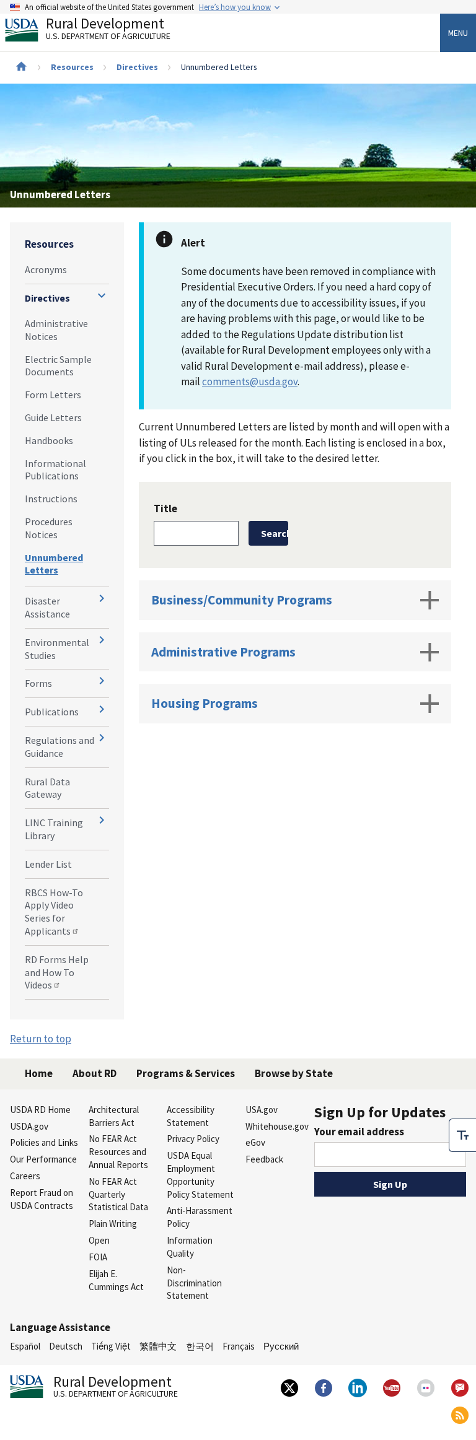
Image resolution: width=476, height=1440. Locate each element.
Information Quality (190, 1246)
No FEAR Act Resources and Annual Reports (118, 1152)
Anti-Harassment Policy (199, 1217)
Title (165, 508)
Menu (458, 32)
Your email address (359, 1131)
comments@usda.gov (250, 381)
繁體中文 (158, 1346)
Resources (72, 66)
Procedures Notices (49, 528)
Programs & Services (185, 1073)
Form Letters (53, 394)
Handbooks (49, 440)
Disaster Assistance (47, 607)
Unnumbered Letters (54, 564)
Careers (25, 1176)
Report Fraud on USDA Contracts (41, 1199)
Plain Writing (113, 1223)
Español (25, 1346)
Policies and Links (44, 1142)
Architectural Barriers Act (114, 1116)
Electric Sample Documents (58, 365)
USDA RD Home (40, 1109)
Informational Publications (55, 469)
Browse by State (294, 1073)
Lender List (48, 864)
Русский (281, 1346)
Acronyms (46, 269)
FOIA (98, 1257)
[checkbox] (462, 1135)
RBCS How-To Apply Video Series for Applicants (54, 911)
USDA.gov (29, 1126)
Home (39, 1073)
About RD (95, 1073)
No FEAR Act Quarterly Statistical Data (118, 1194)
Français (239, 1346)
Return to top (40, 1038)
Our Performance (43, 1159)
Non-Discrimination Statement (194, 1283)
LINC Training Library (54, 829)
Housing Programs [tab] (204, 703)
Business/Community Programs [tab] (241, 599)
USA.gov (261, 1109)
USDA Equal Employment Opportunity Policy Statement (200, 1175)
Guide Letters (53, 417)
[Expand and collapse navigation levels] (101, 295)
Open (99, 1240)
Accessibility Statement (190, 1116)
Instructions (51, 498)
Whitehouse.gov (277, 1126)
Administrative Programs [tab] (223, 652)
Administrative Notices (56, 330)
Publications (52, 711)
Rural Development (108, 30)
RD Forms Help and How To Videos (57, 972)
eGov (255, 1142)
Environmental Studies (57, 648)
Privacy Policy (193, 1139)
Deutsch (65, 1346)
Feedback (264, 1159)
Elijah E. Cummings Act (116, 1280)
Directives (137, 66)
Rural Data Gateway (47, 788)
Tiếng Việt (111, 1346)
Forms (38, 683)
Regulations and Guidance (59, 746)
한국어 (200, 1346)
